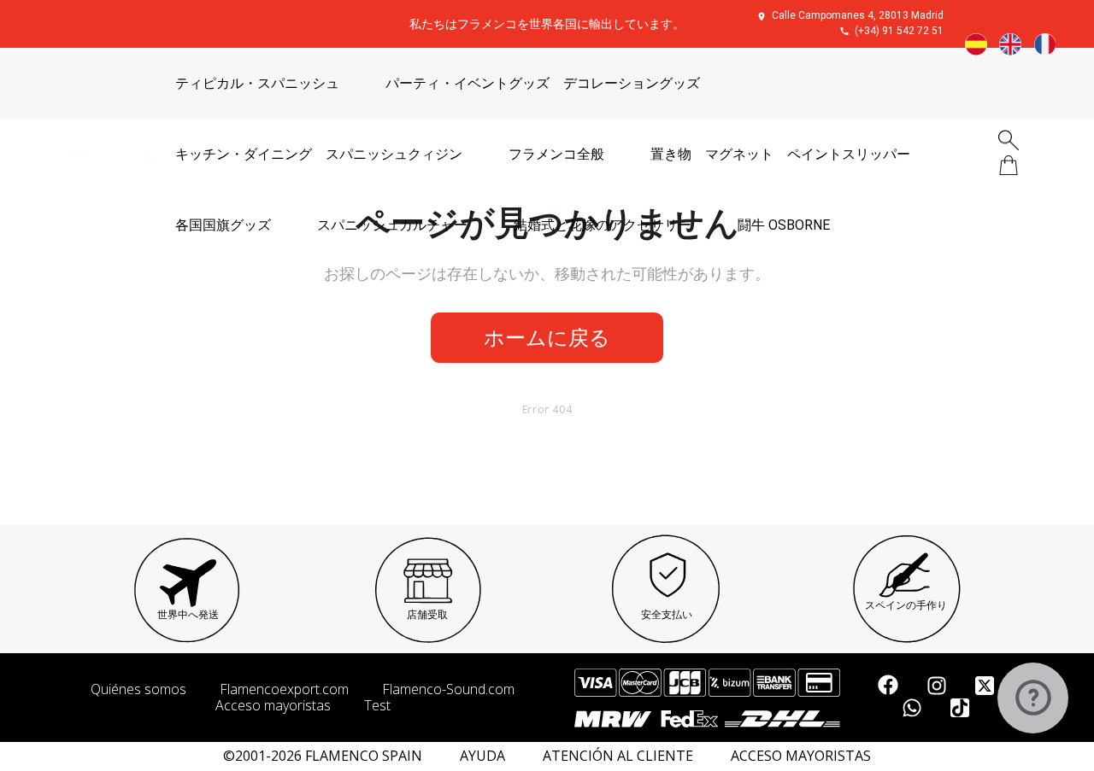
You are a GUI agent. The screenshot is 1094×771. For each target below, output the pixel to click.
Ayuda (482, 756)
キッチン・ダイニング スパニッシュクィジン (318, 154)
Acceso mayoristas (273, 706)
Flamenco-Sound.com (448, 689)
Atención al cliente (618, 756)
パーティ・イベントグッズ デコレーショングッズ (542, 83)
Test (377, 706)
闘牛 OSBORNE (784, 225)
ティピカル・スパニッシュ (257, 83)
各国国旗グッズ (223, 225)
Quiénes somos (138, 689)
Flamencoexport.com (284, 689)
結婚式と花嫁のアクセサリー (602, 225)
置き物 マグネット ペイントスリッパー (780, 154)
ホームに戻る (547, 337)
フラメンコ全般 (556, 154)
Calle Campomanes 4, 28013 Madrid (858, 15)
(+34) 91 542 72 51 (899, 31)
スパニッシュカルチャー (392, 225)
